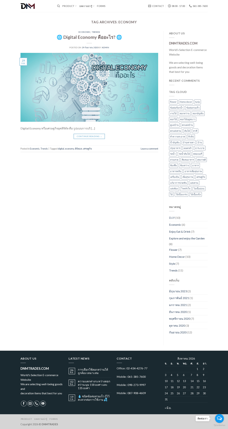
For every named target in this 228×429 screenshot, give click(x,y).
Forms (101, 6)
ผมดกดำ (188, 148)
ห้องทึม (173, 165)
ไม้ (171, 194)
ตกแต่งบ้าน (187, 125)
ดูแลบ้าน (174, 125)
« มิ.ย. (168, 407)
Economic (84, 32)
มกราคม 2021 (178, 305)
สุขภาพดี (201, 159)
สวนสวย (174, 159)
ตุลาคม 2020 (177, 325)
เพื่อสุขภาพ (187, 177)
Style (172, 263)
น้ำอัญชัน (175, 142)
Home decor (186, 101)
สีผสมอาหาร (188, 159)
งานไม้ (173, 113)
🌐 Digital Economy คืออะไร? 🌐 (89, 37)
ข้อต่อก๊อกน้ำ (176, 107)
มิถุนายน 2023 (178, 291)
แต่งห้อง (174, 188)
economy (69, 148)
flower (173, 101)
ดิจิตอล (78, 148)
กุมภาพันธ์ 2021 (179, 298)
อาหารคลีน (175, 171)
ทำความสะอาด (177, 136)
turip (197, 101)
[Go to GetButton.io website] (219, 425)
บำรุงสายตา (189, 142)
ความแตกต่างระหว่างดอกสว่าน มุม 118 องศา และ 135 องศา (94, 385)
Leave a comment (149, 148)
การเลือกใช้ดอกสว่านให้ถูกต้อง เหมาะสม (93, 371)
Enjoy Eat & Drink (179, 231)
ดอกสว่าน (185, 113)
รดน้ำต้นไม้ (184, 153)
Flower (173, 249)
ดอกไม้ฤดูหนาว (187, 119)
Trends (96, 32)
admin (105, 47)
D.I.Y (172, 217)
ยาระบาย (199, 148)
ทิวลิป (191, 136)
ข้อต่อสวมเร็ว (193, 107)
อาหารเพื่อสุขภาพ (193, 171)
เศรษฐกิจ (87, 148)
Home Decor (177, 256)
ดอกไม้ (173, 119)
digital (61, 148)
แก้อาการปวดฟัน (178, 182)
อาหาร (195, 165)
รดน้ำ (173, 153)
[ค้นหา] (58, 6)
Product (68, 6)
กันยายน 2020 (177, 332)
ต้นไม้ (187, 130)
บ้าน (200, 142)
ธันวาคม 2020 (178, 311)
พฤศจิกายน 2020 (179, 318)
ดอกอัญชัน (198, 113)
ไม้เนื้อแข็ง (195, 194)
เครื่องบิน (174, 177)
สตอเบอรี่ (197, 153)
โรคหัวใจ (185, 188)
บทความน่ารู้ (85, 6)
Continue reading (89, 136)
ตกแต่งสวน (175, 130)
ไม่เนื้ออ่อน (199, 188)
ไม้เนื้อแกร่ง (181, 194)
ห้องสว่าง (184, 165)
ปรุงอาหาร (175, 148)
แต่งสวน (194, 182)
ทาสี (195, 130)
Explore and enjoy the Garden (187, 238)
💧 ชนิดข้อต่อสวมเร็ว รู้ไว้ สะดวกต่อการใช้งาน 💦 (94, 397)
